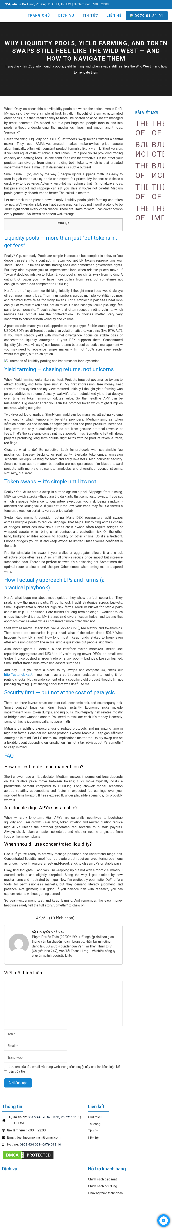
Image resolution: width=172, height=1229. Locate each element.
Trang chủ (39, 15)
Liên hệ (114, 15)
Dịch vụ (66, 15)
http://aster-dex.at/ (18, 675)
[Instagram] (155, 4)
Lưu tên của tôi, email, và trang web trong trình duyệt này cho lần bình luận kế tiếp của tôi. (64, 1069)
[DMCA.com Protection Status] (28, 1159)
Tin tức (90, 15)
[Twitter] (148, 4)
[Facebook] (140, 4)
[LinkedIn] (162, 4)
